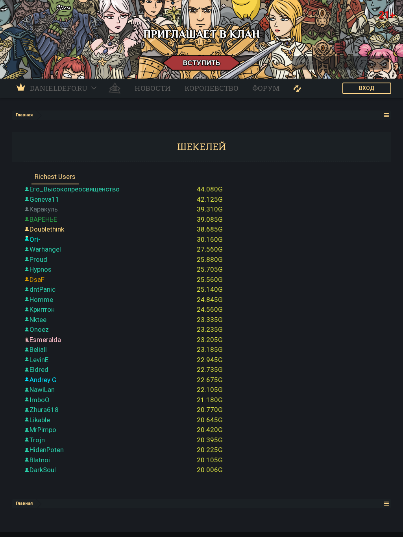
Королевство (211, 88)
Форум (266, 88)
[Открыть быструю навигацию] (386, 115)
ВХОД (367, 88)
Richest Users (55, 176)
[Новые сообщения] (297, 88)
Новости (153, 88)
